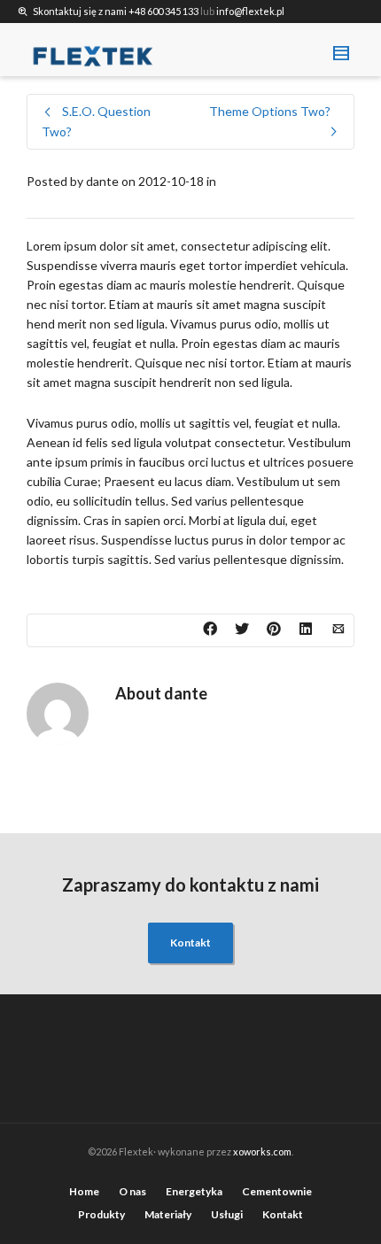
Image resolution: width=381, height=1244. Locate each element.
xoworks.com (262, 1151)
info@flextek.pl (250, 11)
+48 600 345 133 (163, 11)
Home (84, 1191)
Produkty (101, 1214)
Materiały (167, 1214)
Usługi (227, 1214)
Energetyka (194, 1191)
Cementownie (277, 1191)
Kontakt (190, 942)
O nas (132, 1191)
